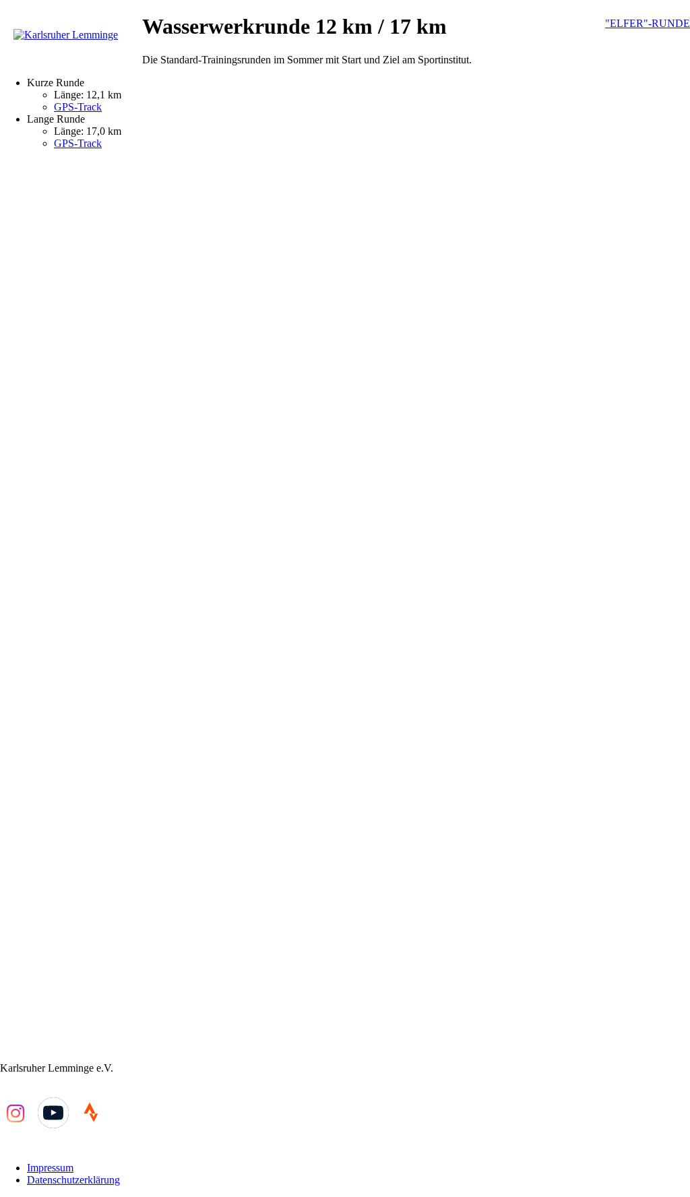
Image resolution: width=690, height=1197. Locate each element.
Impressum (50, 1167)
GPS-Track (78, 107)
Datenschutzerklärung (73, 1180)
